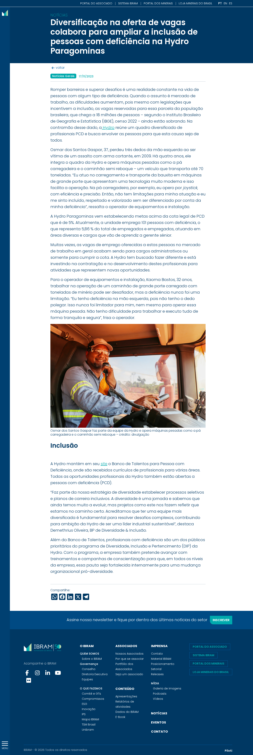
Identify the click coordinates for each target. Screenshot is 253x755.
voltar (60, 68)
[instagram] (37, 673)
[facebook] (27, 673)
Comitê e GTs (91, 694)
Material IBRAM (161, 659)
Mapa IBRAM (90, 719)
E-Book (120, 717)
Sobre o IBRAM (92, 659)
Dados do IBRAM (127, 712)
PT (220, 3)
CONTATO (159, 731)
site (104, 464)
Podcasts (159, 694)
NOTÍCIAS (159, 713)
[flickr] (29, 680)
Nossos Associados (129, 654)
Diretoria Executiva (95, 674)
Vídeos (158, 699)
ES (230, 3)
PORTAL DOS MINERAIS (158, 3)
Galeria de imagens (167, 688)
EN (225, 3)
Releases (157, 674)
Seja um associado (129, 674)
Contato (157, 654)
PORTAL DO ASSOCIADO (96, 3)
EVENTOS (158, 722)
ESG (84, 704)
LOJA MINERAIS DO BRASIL (195, 3)
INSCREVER (221, 620)
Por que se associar (129, 659)
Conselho (88, 669)
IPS (84, 714)
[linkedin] (47, 673)
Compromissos (93, 699)
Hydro (108, 127)
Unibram (88, 730)
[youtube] (58, 673)
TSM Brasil (88, 724)
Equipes (87, 679)
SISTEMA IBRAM (128, 3)
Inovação (88, 709)
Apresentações (126, 696)
